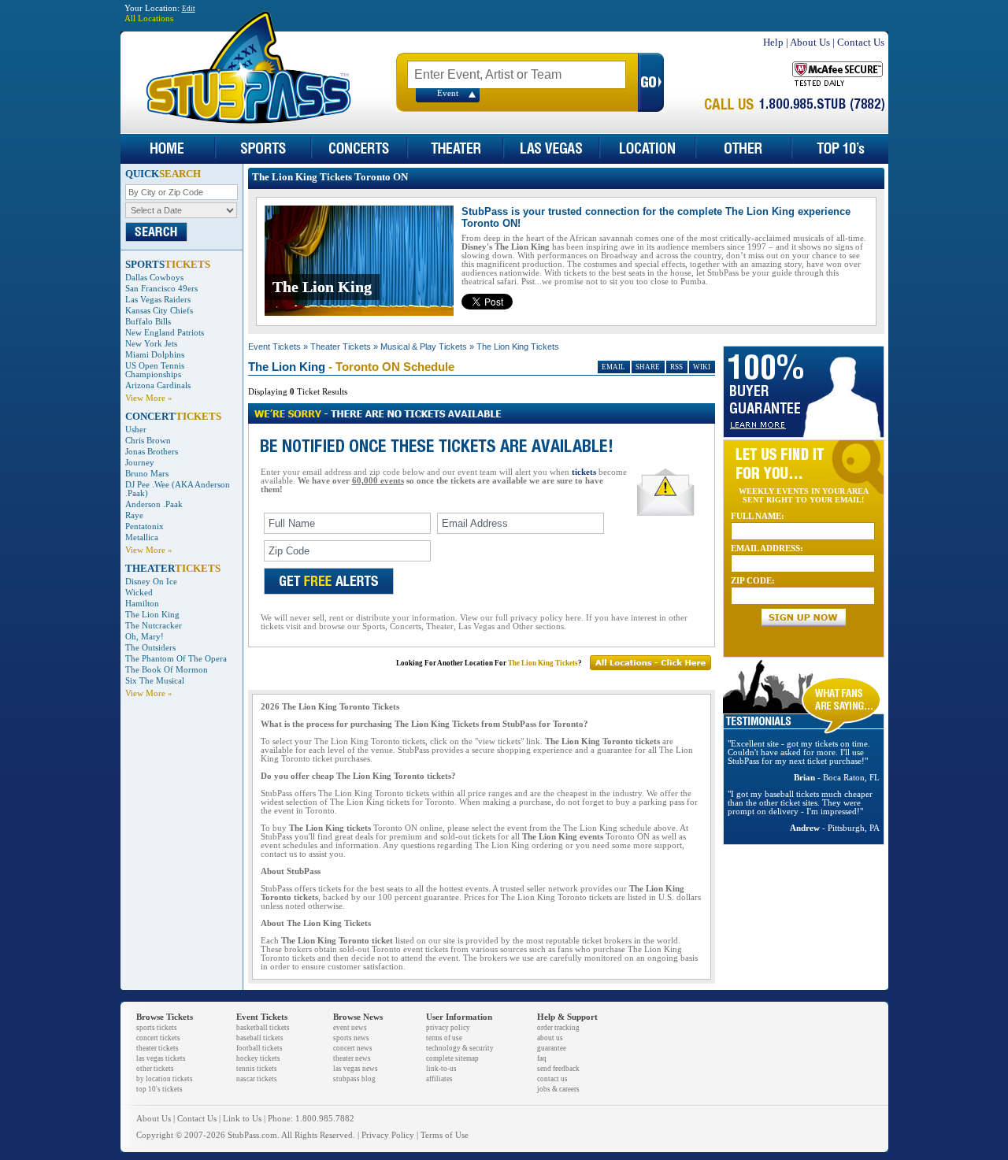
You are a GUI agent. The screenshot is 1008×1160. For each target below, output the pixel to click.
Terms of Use (445, 1135)
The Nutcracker (153, 625)
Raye (134, 515)
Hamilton (142, 603)
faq (542, 1058)
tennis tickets (256, 1069)
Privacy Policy (387, 1135)
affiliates (439, 1079)
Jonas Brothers (151, 451)
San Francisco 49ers (161, 288)
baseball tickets (260, 1038)
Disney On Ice (151, 581)
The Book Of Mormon (166, 669)
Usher (135, 429)
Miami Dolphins (154, 354)
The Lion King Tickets (517, 346)
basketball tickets (263, 1028)
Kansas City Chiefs (159, 310)
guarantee (551, 1048)
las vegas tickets (161, 1058)
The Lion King (152, 614)
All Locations (148, 18)
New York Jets (151, 343)
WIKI (701, 367)
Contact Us (860, 42)
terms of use (444, 1038)
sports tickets (156, 1028)
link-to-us (441, 1069)
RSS (676, 367)
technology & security (460, 1048)
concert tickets (158, 1038)
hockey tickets (258, 1058)
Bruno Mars (147, 473)
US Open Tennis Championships (154, 370)
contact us (552, 1079)
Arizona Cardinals (158, 385)
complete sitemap (452, 1058)
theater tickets (157, 1048)
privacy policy (448, 1028)
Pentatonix (144, 526)
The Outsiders (150, 647)
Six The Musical (154, 680)
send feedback (558, 1069)
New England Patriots (164, 332)
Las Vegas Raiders (158, 299)
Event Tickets (274, 346)
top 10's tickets (159, 1089)
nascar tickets (256, 1079)
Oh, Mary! (144, 636)
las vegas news (355, 1069)
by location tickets (164, 1079)
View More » (148, 398)
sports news (351, 1038)
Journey (139, 462)
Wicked (139, 592)
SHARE (648, 367)
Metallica (141, 537)
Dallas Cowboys (154, 277)
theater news (352, 1058)
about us (550, 1038)
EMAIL (613, 367)
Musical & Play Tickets (423, 346)
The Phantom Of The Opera (176, 658)
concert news (352, 1048)
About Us (810, 42)
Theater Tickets (340, 346)
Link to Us (242, 1118)
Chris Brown (148, 440)
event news (350, 1028)
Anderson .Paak (154, 504)
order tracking (558, 1028)
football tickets (259, 1048)
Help (773, 42)
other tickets (155, 1069)
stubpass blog (354, 1079)
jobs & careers (558, 1089)
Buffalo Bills (148, 321)
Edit (188, 9)
